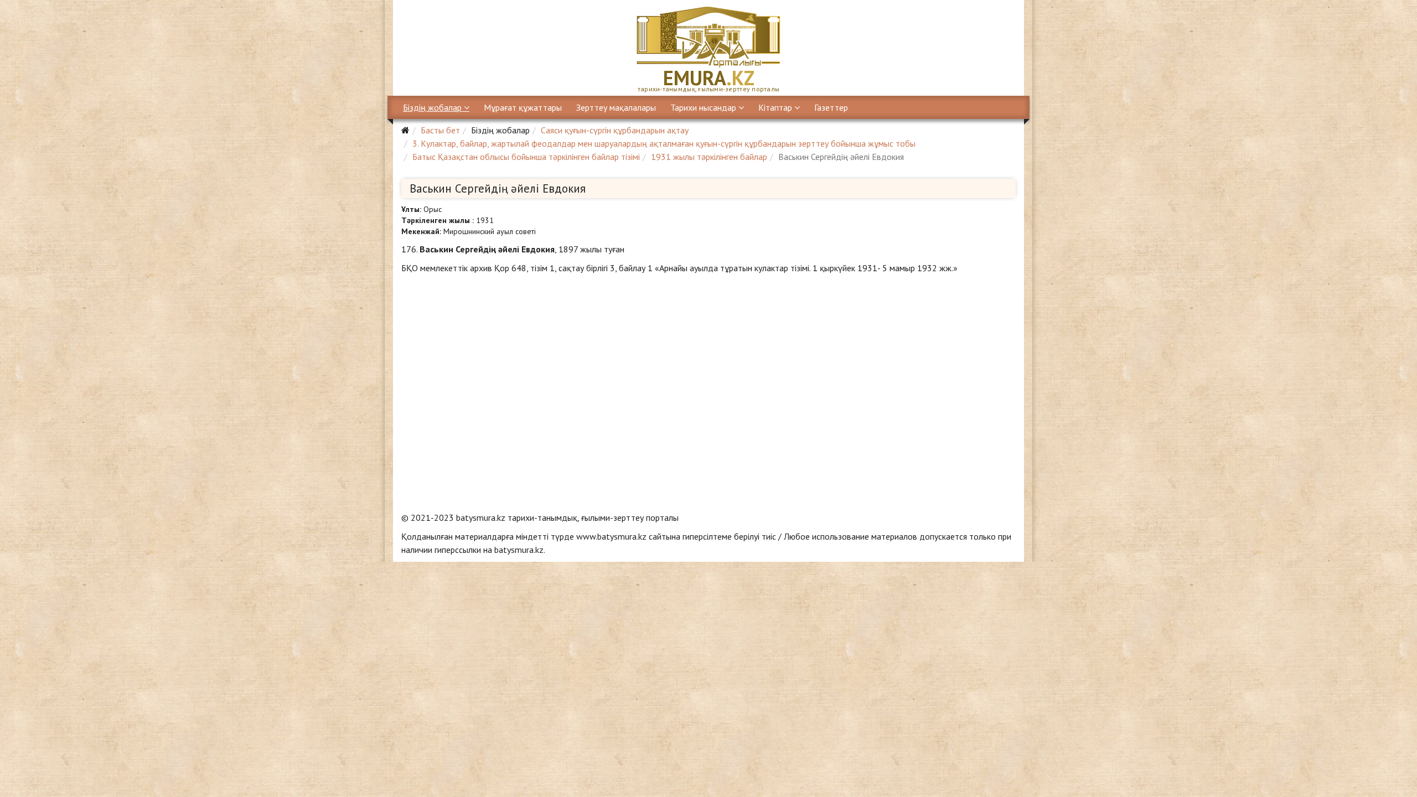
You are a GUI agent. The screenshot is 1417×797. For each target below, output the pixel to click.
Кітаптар (775, 107)
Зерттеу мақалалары (616, 107)
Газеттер (831, 107)
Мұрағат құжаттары (523, 107)
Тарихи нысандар (703, 107)
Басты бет (440, 130)
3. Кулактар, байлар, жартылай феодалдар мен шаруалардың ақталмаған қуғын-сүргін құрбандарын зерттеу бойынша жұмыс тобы (664, 143)
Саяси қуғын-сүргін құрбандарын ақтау (615, 130)
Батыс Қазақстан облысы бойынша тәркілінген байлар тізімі (526, 156)
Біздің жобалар (432, 107)
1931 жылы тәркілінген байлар (709, 156)
